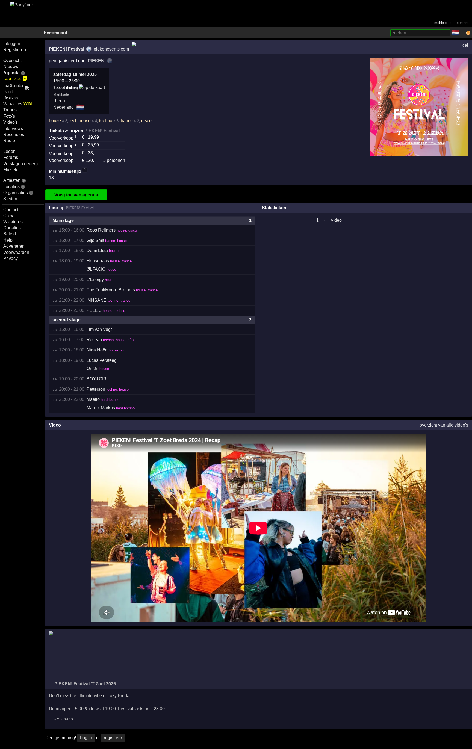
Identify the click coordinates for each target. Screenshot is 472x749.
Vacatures (13, 222)
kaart (9, 92)
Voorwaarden (16, 252)
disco (146, 120)
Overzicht (12, 60)
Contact (10, 209)
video (336, 220)
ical (464, 45)
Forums (10, 157)
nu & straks (14, 85)
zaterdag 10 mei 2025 (75, 74)
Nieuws (10, 66)
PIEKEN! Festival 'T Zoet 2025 (84, 684)
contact (462, 23)
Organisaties (15, 192)
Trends (10, 110)
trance (127, 120)
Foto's (9, 116)
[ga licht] (463, 33)
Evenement (55, 32)
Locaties (11, 186)
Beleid (9, 234)
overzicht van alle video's (444, 425)
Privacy (10, 258)
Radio (9, 140)
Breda (59, 100)
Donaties (12, 228)
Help (8, 240)
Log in (86, 737)
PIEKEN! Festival (66, 49)
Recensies (13, 134)
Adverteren (14, 246)
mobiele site (443, 23)
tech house (80, 120)
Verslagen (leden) (20, 163)
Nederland (63, 107)
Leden (9, 151)
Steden (10, 198)
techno (105, 120)
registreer (113, 737)
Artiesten (11, 180)
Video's (10, 122)
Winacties (17, 104)
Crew (8, 215)
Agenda (11, 72)
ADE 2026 (13, 79)
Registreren (14, 49)
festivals (11, 98)
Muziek (10, 169)
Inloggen (11, 43)
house (55, 120)
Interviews (13, 128)
